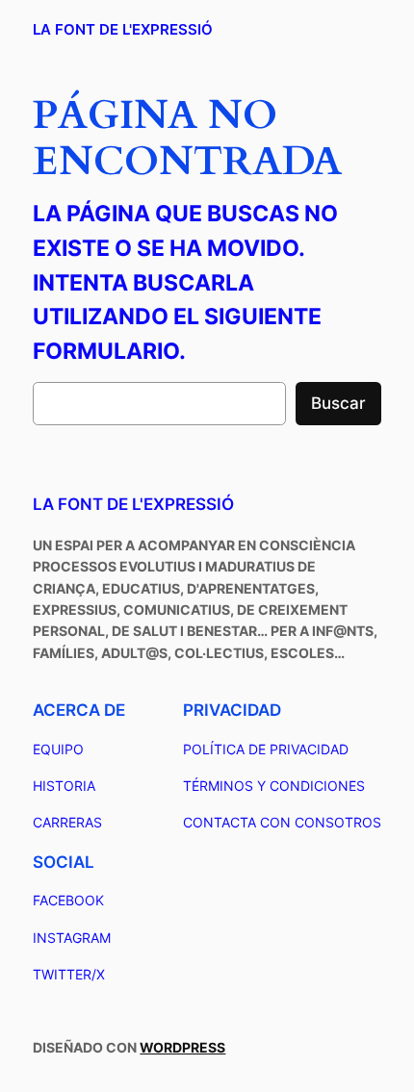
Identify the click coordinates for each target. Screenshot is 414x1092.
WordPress (182, 1047)
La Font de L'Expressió (123, 29)
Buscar (338, 403)
